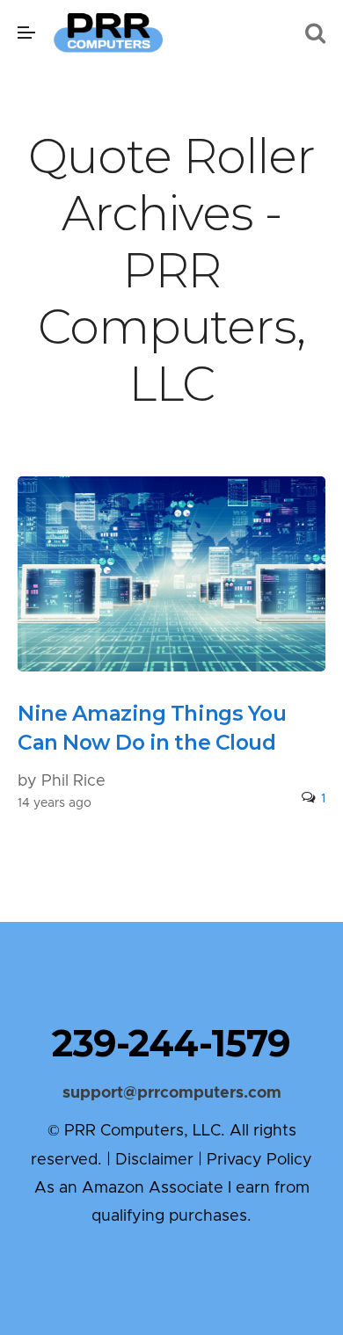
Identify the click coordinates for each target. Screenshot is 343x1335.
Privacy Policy (259, 1160)
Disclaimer (154, 1160)
